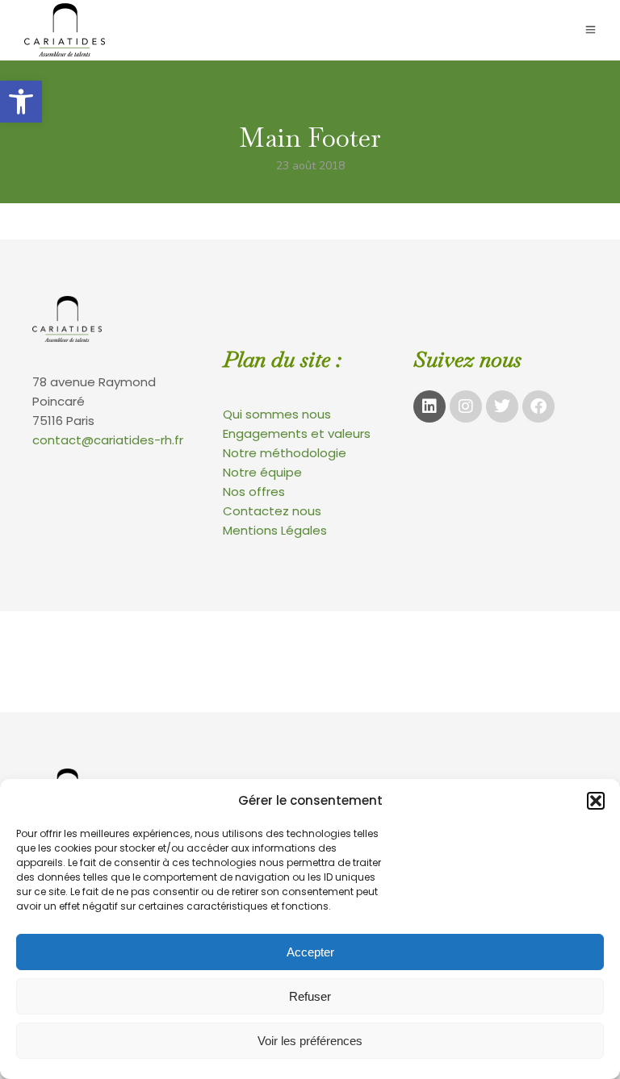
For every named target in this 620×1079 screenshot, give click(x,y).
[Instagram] (466, 406)
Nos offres (254, 491)
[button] (21, 102)
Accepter (310, 952)
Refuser (310, 996)
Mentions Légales (275, 530)
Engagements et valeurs (297, 433)
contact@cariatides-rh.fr (107, 439)
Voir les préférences (310, 1041)
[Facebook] (538, 406)
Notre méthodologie (284, 452)
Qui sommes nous (277, 414)
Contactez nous (272, 510)
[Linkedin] (429, 406)
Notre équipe (262, 472)
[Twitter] (502, 406)
